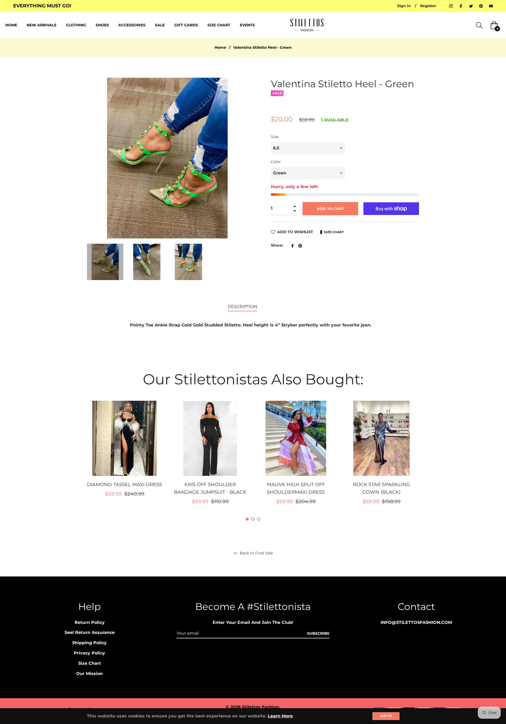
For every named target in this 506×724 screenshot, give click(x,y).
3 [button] (258, 519)
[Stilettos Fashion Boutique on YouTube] (491, 5)
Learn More (280, 715)
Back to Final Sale (256, 553)
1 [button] (247, 519)
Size (274, 136)
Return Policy (90, 622)
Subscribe (318, 633)
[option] (124, 457)
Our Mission (89, 673)
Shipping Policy (89, 642)
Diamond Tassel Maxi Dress (124, 484)
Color (276, 161)
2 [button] (252, 519)
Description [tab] (242, 306)
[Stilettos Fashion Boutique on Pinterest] (481, 5)
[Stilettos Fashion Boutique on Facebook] (461, 5)
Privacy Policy (89, 652)
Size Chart (333, 232)
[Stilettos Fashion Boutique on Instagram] (451, 5)
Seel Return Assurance (90, 632)
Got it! (386, 716)
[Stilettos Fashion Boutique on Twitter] (471, 5)
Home (220, 47)
